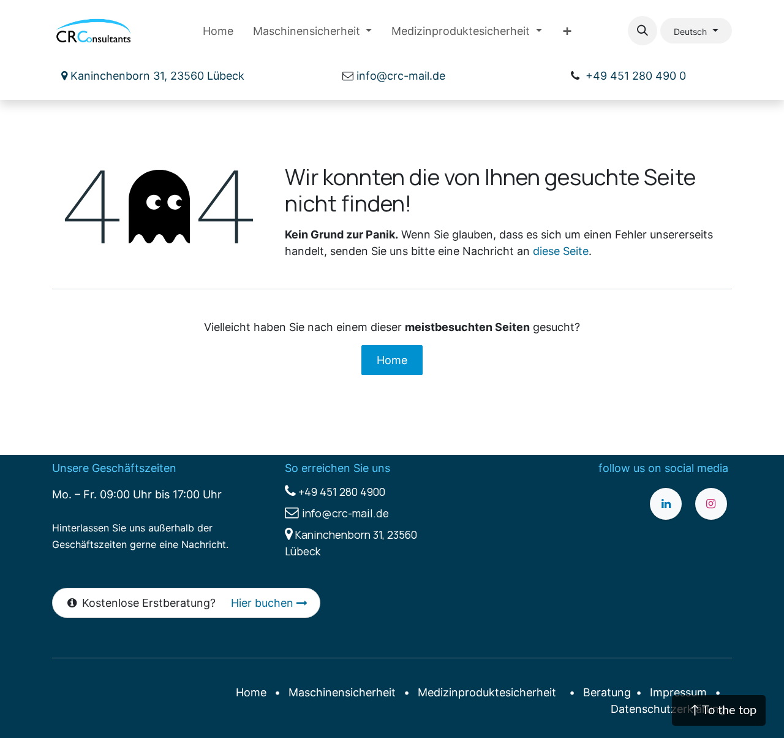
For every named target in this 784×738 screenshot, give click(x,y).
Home (392, 360)
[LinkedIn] (666, 504)
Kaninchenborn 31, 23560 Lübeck (155, 75)
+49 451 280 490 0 (636, 75)
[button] (642, 30)
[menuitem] (218, 31)
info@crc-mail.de (400, 75)
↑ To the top (723, 710)
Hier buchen (263, 602)
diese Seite (561, 251)
